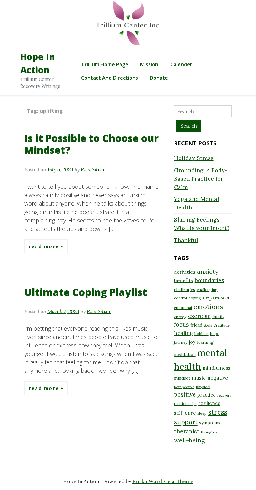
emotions (208, 306)
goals (208, 325)
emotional (183, 307)
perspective (184, 386)
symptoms (209, 423)
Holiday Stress (194, 158)
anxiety (207, 271)
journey (180, 342)
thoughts (209, 432)
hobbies (201, 333)
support (186, 422)
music (199, 378)
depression (217, 297)
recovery (224, 395)
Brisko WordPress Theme (162, 481)
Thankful (186, 240)
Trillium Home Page (104, 64)
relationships (185, 403)
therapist (186, 431)
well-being (189, 440)
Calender (181, 64)
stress (217, 412)
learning (205, 342)
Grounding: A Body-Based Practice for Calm (200, 179)
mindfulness (216, 368)
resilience (209, 403)
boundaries (209, 280)
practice (206, 395)
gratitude (222, 325)
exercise (199, 316)
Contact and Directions (109, 77)
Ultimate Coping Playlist (85, 292)
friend (196, 325)
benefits (183, 280)
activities (184, 272)
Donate (159, 77)
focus (181, 324)
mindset (182, 378)
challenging (207, 289)
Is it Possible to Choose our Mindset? (91, 144)
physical (203, 386)
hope (214, 333)
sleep (202, 413)
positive (185, 394)
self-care (185, 413)
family (218, 316)
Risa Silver (93, 169)
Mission (149, 64)
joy (192, 342)
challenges (184, 289)
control (180, 298)
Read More (45, 246)
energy (180, 316)
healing (183, 333)
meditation (185, 354)
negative (217, 378)
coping (195, 298)
